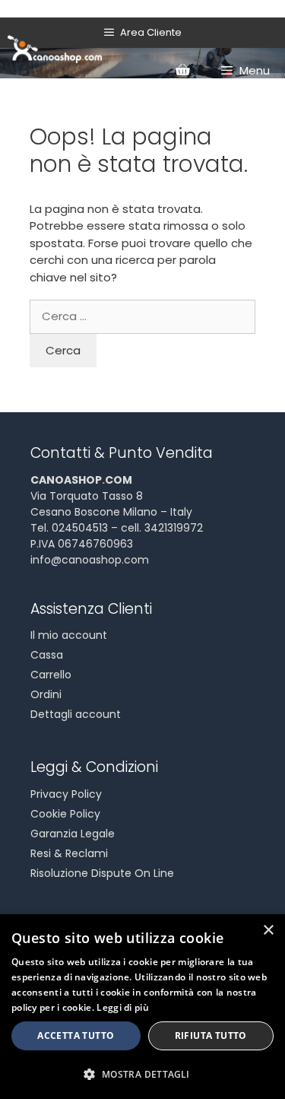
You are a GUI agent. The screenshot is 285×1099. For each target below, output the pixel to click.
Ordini (46, 694)
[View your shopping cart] (182, 71)
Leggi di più (123, 1007)
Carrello (50, 674)
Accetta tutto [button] (75, 1035)
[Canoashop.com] (55, 48)
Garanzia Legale (72, 833)
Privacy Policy (66, 794)
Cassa (46, 654)
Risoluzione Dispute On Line (102, 873)
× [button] (268, 930)
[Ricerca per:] (142, 316)
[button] (142, 1074)
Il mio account (68, 635)
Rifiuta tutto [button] (211, 1035)
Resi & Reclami (69, 853)
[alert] (142, 1006)
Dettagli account (75, 714)
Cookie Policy (65, 813)
